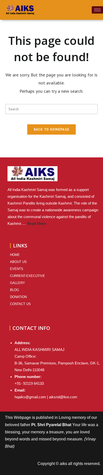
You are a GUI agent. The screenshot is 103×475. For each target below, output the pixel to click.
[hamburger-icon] (97, 10)
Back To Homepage (52, 129)
